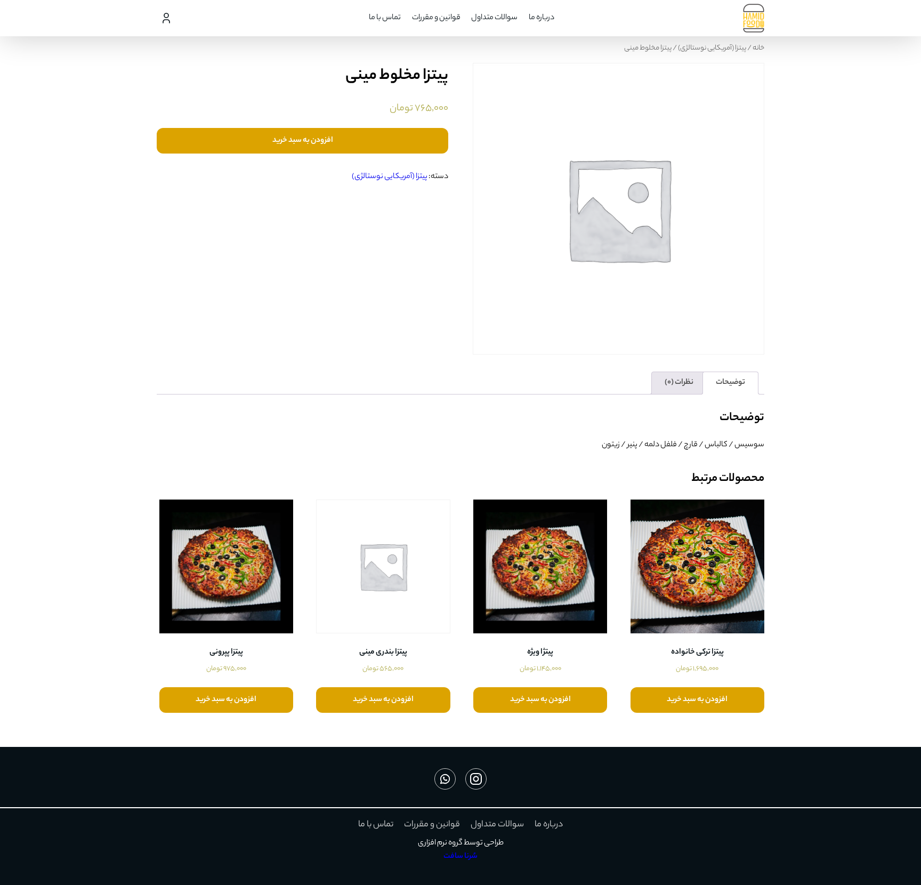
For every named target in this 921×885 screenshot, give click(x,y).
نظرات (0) (679, 382)
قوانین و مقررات (436, 18)
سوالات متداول (494, 18)
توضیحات (730, 382)
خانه (758, 48)
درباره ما (541, 18)
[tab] (730, 383)
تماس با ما (385, 18)
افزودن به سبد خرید (302, 140)
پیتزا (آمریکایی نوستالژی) (712, 48)
